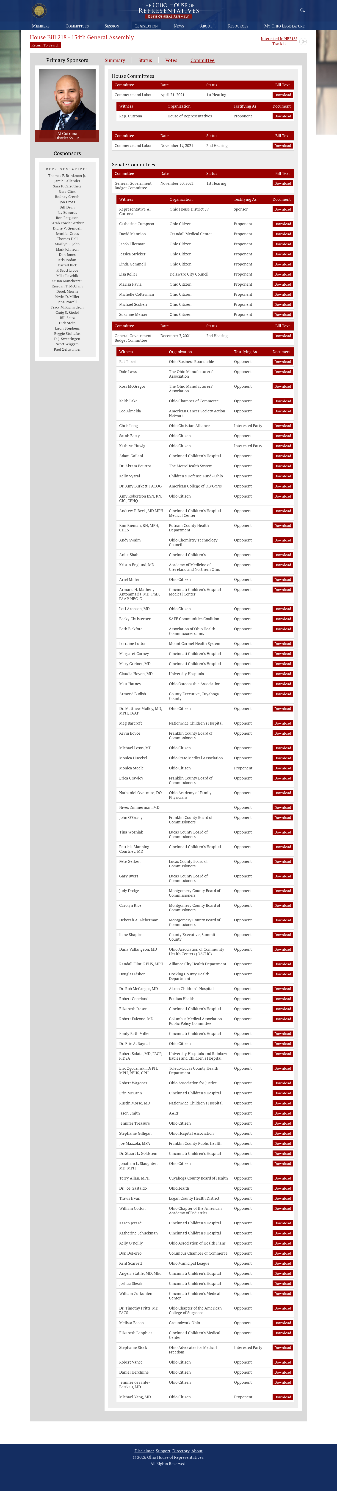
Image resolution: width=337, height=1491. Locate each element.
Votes (171, 60)
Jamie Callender (67, 181)
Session (112, 26)
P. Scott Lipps (67, 270)
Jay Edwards (67, 212)
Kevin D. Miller (67, 297)
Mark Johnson (67, 249)
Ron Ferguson (67, 218)
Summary (115, 60)
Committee (203, 60)
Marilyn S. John (67, 244)
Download (283, 94)
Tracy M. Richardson (67, 307)
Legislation (146, 26)
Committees (77, 26)
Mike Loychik (67, 275)
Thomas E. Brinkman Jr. (67, 175)
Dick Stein (67, 323)
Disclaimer (144, 1450)
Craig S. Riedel (67, 312)
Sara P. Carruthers (67, 186)
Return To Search (45, 45)
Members (41, 26)
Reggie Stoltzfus (67, 333)
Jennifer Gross (67, 233)
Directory (181, 1450)
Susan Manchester (67, 281)
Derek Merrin (67, 291)
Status (145, 60)
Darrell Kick (67, 265)
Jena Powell (67, 302)
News (179, 26)
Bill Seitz (67, 318)
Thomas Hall (67, 239)
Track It (279, 41)
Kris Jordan (67, 260)
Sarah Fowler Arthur (67, 223)
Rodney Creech (67, 197)
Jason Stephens (67, 328)
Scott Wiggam (67, 344)
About (206, 26)
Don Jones (67, 254)
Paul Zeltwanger (67, 349)
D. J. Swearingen (67, 339)
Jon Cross (67, 202)
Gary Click (67, 191)
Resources (238, 26)
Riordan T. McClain (67, 286)
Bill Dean (67, 207)
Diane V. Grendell (67, 228)
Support (163, 1450)
